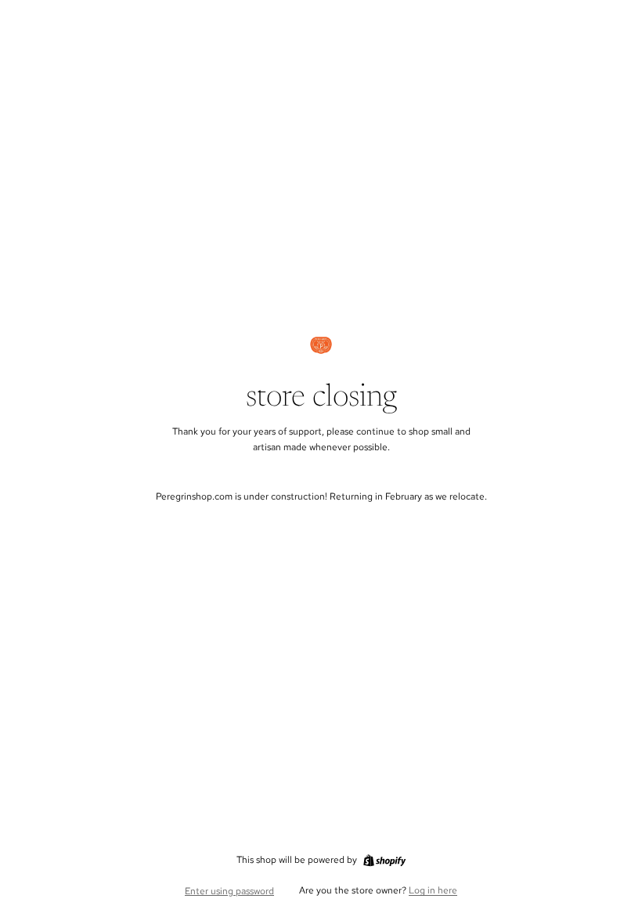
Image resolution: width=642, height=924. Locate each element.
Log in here (433, 890)
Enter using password (229, 891)
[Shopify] (384, 860)
